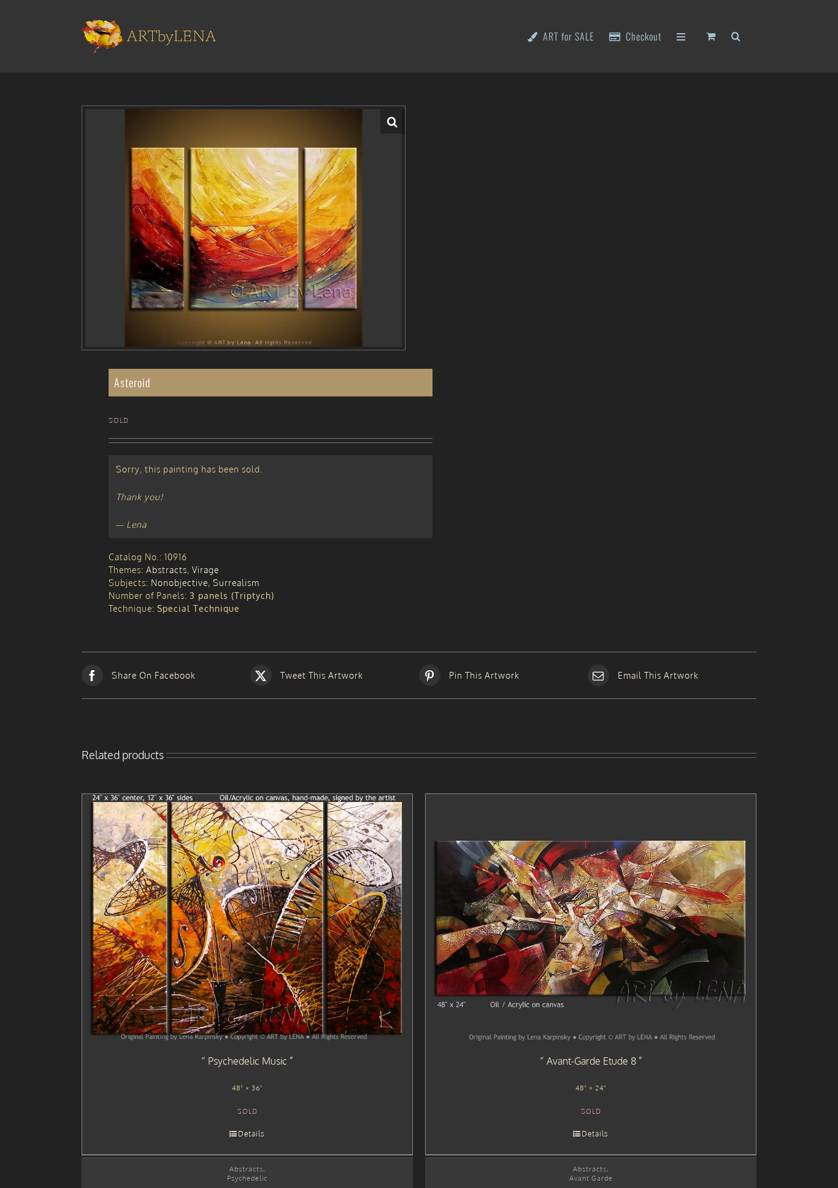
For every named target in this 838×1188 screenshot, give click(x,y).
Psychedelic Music (248, 1061)
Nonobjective (179, 582)
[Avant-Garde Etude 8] (591, 918)
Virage (205, 570)
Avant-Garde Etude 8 (591, 1061)
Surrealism (236, 582)
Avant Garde (591, 1177)
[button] (736, 35)
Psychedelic (247, 1177)
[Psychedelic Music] (247, 918)
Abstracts (166, 570)
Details (251, 1133)
